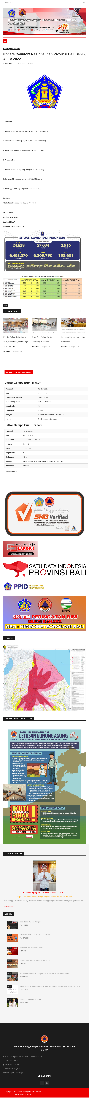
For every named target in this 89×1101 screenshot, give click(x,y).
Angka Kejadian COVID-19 (11, 49)
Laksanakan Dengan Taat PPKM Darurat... (35, 961)
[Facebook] (80, 2)
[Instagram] (83, 2)
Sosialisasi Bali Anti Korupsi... (31, 922)
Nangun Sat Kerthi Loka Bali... (31, 999)
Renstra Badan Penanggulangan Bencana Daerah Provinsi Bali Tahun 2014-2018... (51, 986)
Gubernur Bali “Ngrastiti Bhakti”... (32, 948)
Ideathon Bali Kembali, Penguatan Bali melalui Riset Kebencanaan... (45, 974)
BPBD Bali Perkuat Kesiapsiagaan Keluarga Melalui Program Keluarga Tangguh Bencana (15, 341)
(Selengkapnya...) (9, 906)
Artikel (9, 921)
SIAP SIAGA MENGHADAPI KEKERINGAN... (36, 935)
